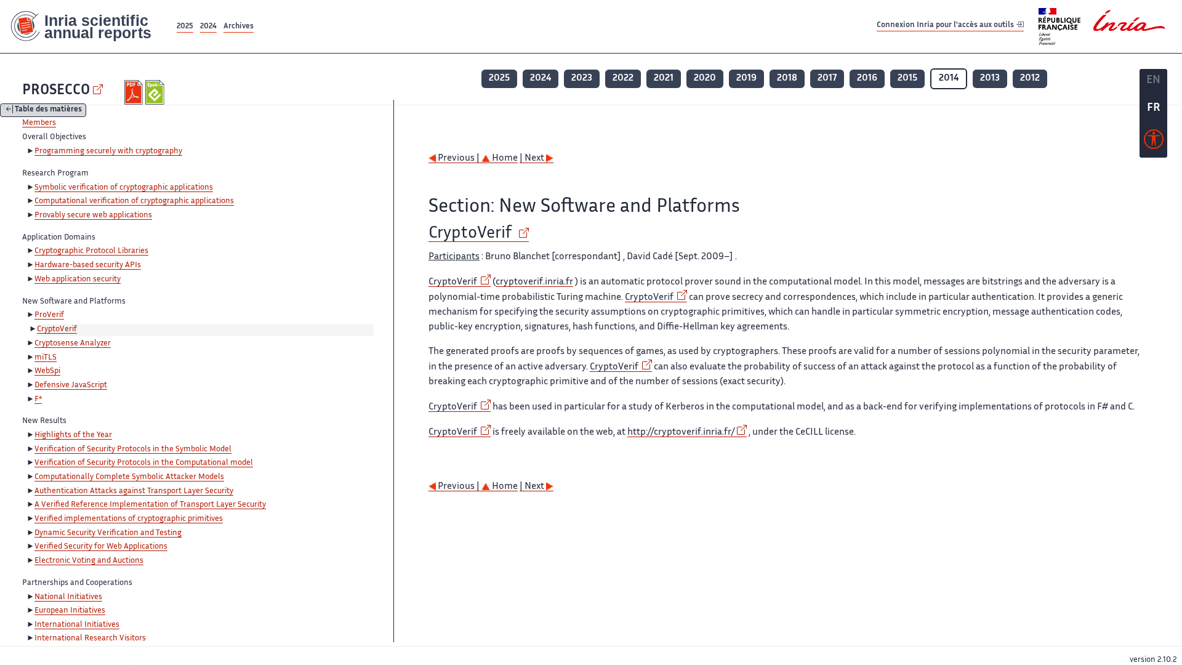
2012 (1030, 79)
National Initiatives (68, 597)
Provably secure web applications (93, 215)
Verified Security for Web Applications (100, 546)
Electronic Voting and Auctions (88, 561)
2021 (663, 79)
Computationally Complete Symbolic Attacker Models (129, 477)
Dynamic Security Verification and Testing (108, 533)
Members (39, 123)
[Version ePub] (156, 92)
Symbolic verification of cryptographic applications (123, 187)
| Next (533, 159)
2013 (990, 79)
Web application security (77, 279)
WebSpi (47, 371)
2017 (827, 79)
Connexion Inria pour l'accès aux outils (946, 26)
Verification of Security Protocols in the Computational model (143, 463)
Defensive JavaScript (70, 385)
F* (38, 399)
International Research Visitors (90, 638)
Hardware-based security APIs (87, 265)
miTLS (45, 357)
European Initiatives (69, 611)
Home (504, 159)
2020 (705, 79)
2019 (746, 79)
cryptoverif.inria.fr (534, 282)
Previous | (458, 159)
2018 (787, 79)
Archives (238, 26)
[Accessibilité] (1153, 142)
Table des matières (48, 110)
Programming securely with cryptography (108, 151)
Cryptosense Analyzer (72, 343)
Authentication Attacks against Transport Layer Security (133, 491)
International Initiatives (76, 625)
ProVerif (49, 315)
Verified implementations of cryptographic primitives (128, 519)
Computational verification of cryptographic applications (134, 201)
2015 (907, 79)
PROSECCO (56, 90)
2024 (208, 26)
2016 (867, 79)
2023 (581, 79)
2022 (623, 79)
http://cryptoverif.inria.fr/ (681, 433)
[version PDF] (135, 92)
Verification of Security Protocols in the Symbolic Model (132, 449)
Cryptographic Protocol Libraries (91, 251)
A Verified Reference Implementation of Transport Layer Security (150, 505)
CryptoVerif (57, 329)
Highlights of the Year (73, 435)
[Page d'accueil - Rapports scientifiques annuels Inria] (87, 26)
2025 (185, 26)
